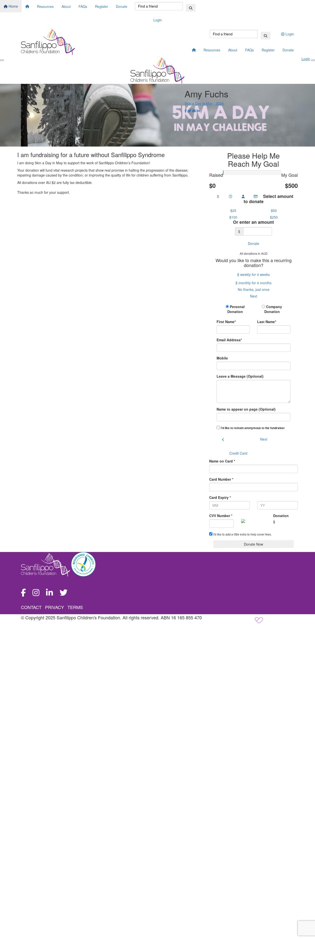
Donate (121, 6)
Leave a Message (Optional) (240, 376)
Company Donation (273, 309)
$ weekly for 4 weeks (253, 274)
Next (253, 296)
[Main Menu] (2, 60)
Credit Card (238, 453)
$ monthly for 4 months (253, 282)
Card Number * (221, 479)
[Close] (313, 60)
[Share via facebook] (186, 110)
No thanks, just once (253, 289)
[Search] (191, 8)
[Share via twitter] (189, 110)
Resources (45, 6)
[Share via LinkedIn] (198, 110)
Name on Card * (222, 461)
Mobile (222, 358)
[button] (233, 210)
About (66, 6)
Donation (281, 515)
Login (157, 19)
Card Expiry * (220, 497)
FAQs (83, 6)
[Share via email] (194, 110)
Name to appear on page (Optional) (246, 409)
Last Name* (266, 321)
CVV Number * (220, 515)
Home (13, 6)
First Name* (226, 321)
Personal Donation (236, 309)
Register (101, 6)
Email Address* (229, 339)
